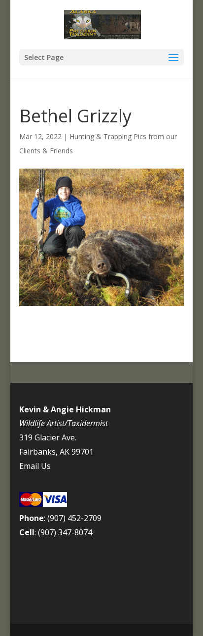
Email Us (35, 466)
